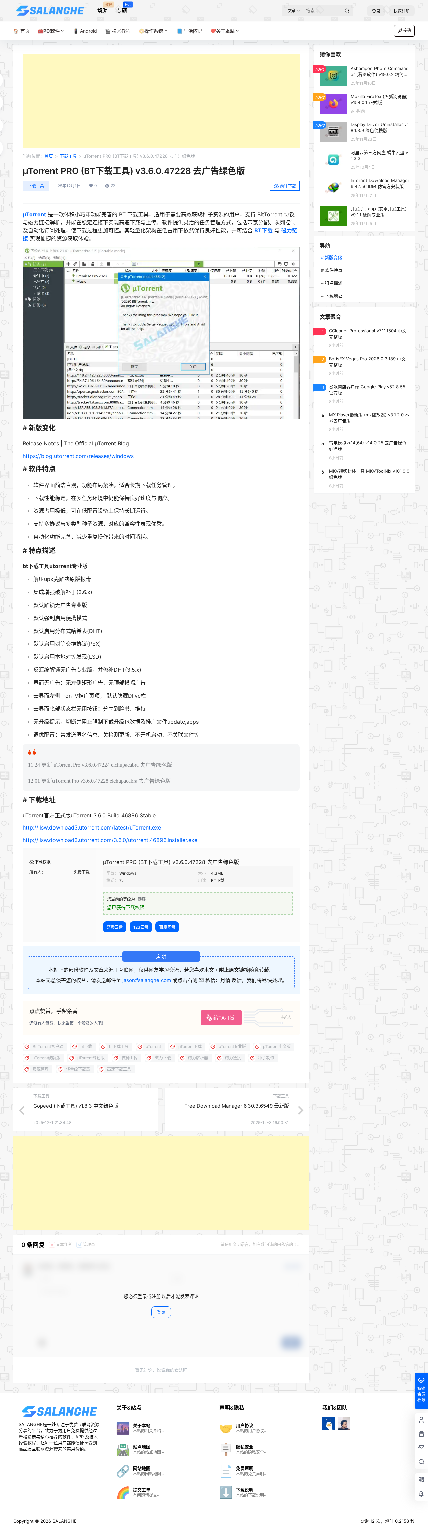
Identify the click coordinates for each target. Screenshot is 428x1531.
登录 (376, 11)
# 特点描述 (331, 282)
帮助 (102, 8)
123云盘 (140, 927)
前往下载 (288, 186)
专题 (121, 8)
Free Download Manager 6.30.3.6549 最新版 (236, 1106)
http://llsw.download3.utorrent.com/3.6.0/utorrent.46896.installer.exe (110, 840)
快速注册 (402, 11)
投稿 (407, 30)
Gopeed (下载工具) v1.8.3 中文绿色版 (75, 1106)
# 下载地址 (331, 295)
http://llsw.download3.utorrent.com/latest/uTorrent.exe (92, 827)
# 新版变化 (331, 257)
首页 (48, 156)
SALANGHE (64, 1521)
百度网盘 (167, 927)
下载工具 (68, 156)
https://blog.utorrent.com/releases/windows (78, 456)
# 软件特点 (331, 270)
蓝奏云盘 (115, 927)
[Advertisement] (161, 101)
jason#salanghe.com (146, 980)
